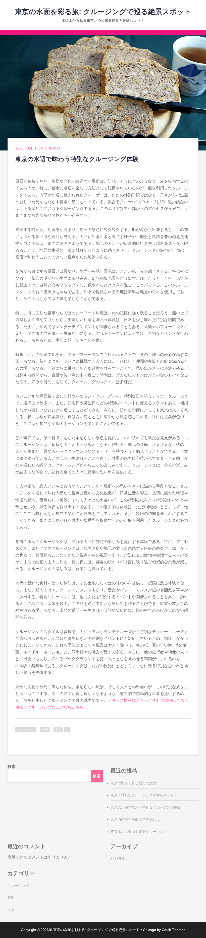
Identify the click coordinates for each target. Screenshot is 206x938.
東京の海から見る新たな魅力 (133, 783)
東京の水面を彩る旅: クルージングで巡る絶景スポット (103, 12)
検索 (12, 766)
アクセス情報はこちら (128, 700)
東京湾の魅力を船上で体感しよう (137, 819)
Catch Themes (173, 930)
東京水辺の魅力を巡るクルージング (139, 832)
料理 (45, 730)
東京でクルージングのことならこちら (49, 707)
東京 (58, 730)
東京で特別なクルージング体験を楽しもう (144, 795)
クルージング (26, 730)
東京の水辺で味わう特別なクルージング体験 (146, 807)
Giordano (50, 148)
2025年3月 (119, 858)
